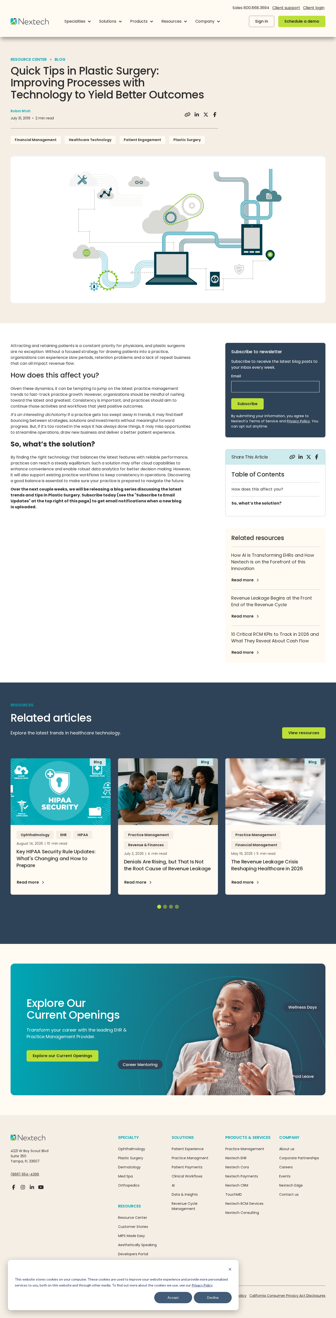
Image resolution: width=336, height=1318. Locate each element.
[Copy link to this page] (187, 114)
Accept (173, 1297)
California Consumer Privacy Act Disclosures (287, 1295)
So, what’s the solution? (256, 503)
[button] (78, 21)
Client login (313, 8)
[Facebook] (14, 1189)
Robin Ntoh (21, 111)
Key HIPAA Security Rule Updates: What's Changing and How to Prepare (55, 858)
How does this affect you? (257, 489)
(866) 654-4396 (25, 1174)
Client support (286, 8)
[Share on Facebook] (215, 114)
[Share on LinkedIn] (197, 114)
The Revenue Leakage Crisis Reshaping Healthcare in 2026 (267, 865)
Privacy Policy (202, 1285)
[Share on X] (206, 114)
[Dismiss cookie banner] (230, 1270)
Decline (213, 1297)
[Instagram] (23, 1189)
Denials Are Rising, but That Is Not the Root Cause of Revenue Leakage (167, 865)
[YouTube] (41, 1189)
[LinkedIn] (32, 1189)
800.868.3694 (256, 8)
